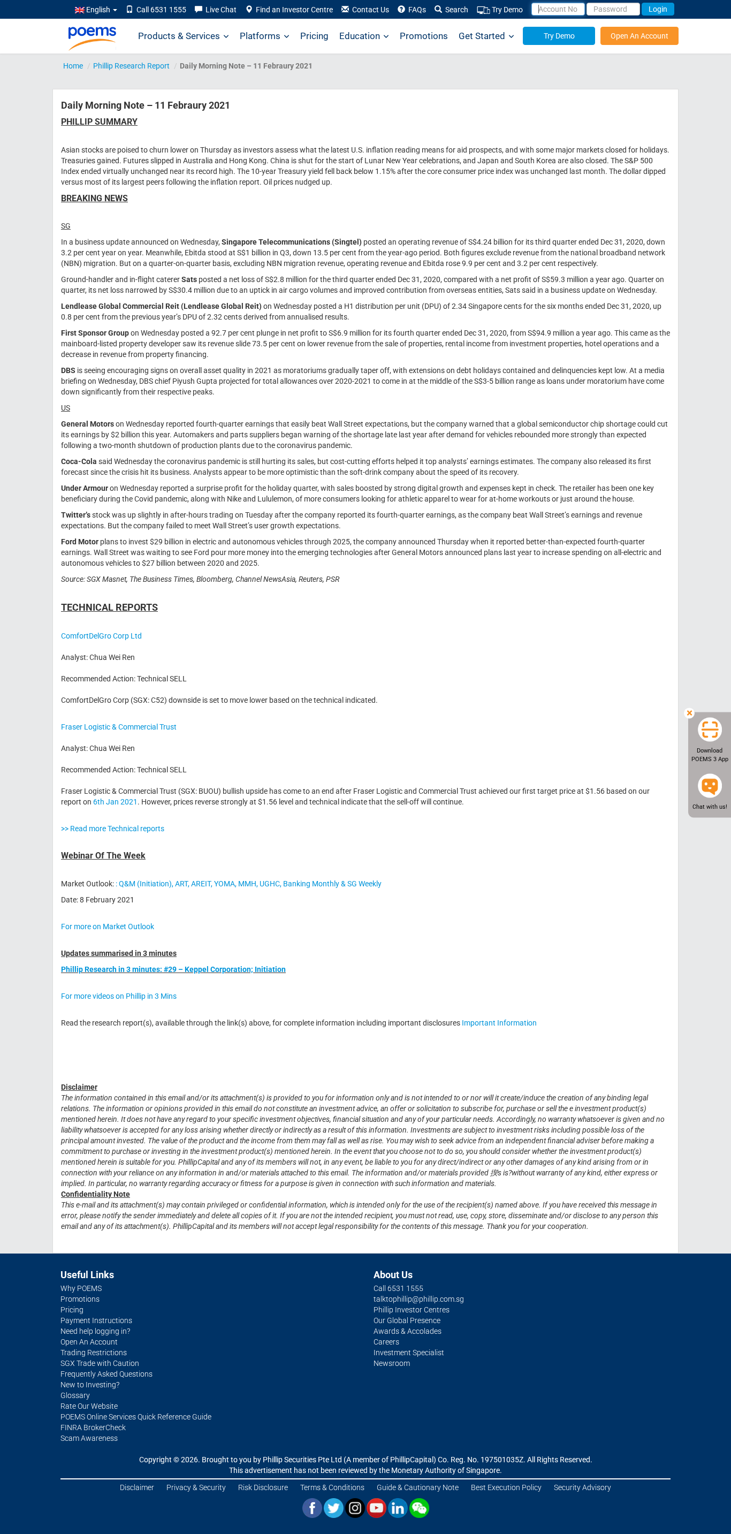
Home (73, 66)
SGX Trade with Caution (99, 1363)
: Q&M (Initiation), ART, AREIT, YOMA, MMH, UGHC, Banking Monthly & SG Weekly (249, 883)
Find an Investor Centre (293, 9)
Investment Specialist (409, 1352)
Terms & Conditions (332, 1487)
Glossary (75, 1395)
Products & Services (179, 36)
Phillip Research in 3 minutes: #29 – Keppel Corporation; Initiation (173, 969)
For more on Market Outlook (107, 926)
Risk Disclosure (263, 1487)
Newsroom (392, 1363)
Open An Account (639, 36)
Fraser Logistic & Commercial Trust (119, 727)
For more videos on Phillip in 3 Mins (119, 996)
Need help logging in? (95, 1331)
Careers (386, 1342)
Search (455, 9)
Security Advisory (582, 1487)
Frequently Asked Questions (106, 1374)
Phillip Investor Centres (412, 1309)
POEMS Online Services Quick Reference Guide (135, 1417)
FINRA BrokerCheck (93, 1427)
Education (359, 36)
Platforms (260, 36)
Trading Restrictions (93, 1352)
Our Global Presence (407, 1320)
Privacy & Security (196, 1487)
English (98, 9)
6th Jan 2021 (115, 802)
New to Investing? (89, 1384)
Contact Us (369, 9)
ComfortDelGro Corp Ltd (101, 636)
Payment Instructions (96, 1320)
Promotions (424, 36)
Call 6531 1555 (159, 9)
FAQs (415, 9)
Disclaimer (137, 1487)
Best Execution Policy (506, 1487)
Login (658, 9)
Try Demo (506, 9)
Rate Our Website (89, 1406)
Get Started (482, 36)
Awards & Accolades (407, 1331)
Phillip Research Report (131, 66)
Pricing (314, 36)
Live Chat (219, 9)
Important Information (499, 1023)
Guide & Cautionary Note (418, 1487)
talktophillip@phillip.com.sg (419, 1299)
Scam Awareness (89, 1438)
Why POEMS (81, 1288)
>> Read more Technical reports (112, 828)
